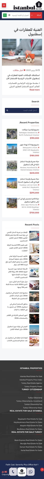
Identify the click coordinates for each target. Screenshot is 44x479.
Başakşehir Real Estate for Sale (30, 419)
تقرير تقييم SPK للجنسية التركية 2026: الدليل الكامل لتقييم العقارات (17, 248)
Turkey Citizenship (35, 398)
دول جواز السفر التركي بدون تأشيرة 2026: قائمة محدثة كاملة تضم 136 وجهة (17, 284)
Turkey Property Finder (33, 387)
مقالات (16, 70)
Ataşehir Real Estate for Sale (31, 426)
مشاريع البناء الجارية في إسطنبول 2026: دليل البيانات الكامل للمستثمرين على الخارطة (17, 295)
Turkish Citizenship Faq (33, 404)
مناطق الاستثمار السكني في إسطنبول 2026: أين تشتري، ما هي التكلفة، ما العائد (17, 307)
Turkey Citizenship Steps (32, 408)
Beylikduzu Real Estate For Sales (29, 429)
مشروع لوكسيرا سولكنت (30, 130)
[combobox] (36, 15)
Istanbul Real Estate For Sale (31, 376)
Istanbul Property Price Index (31, 380)
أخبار (22, 70)
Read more (35, 90)
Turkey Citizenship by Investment (29, 401)
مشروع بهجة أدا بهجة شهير (29, 145)
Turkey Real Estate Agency (31, 383)
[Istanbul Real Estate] (27, 5)
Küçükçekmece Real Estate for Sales (28, 422)
